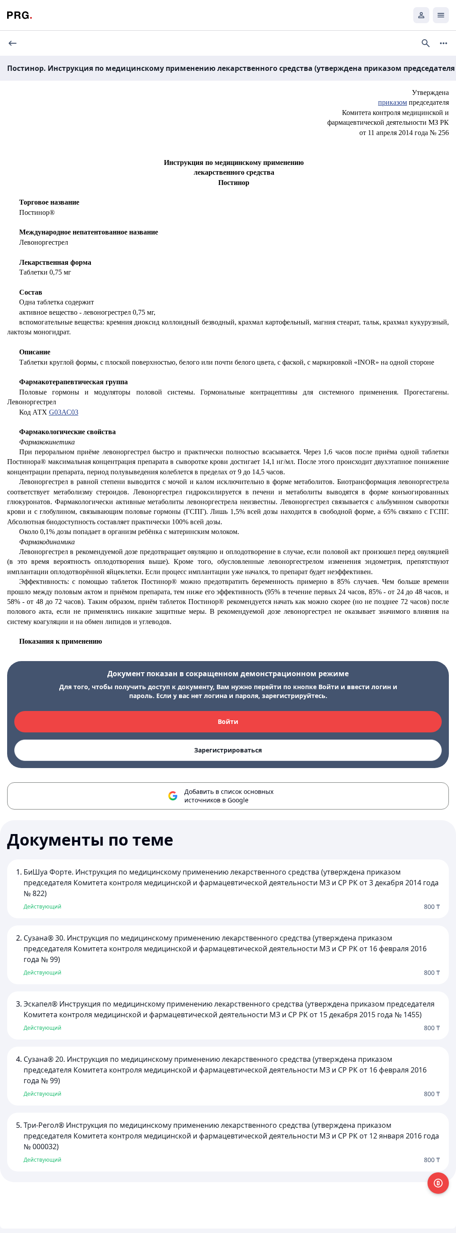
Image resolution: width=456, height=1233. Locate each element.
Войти (228, 721)
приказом (392, 102)
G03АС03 (63, 412)
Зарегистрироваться (228, 750)
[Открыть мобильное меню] (441, 15)
